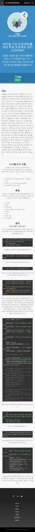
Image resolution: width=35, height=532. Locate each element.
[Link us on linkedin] (21, 496)
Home (17, 503)
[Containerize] (12, 3)
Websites (17, 517)
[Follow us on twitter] (18, 496)
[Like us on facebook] (14, 496)
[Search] (32, 3)
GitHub (17, 80)
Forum (17, 512)
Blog (17, 514)
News (17, 509)
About (17, 520)
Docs (17, 506)
